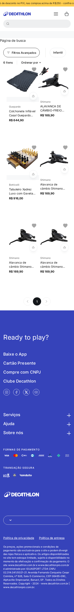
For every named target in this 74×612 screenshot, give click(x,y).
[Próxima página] (46, 301)
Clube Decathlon (19, 381)
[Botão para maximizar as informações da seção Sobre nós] (68, 433)
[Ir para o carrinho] (66, 14)
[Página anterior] (27, 301)
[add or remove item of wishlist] (34, 69)
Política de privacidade (18, 538)
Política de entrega (52, 538)
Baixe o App (15, 354)
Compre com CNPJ (22, 372)
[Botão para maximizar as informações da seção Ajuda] (68, 424)
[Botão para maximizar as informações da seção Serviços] (68, 415)
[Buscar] (7, 23)
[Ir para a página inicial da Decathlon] (17, 14)
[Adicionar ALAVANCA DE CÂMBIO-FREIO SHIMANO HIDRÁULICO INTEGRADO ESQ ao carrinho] (64, 91)
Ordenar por (29, 62)
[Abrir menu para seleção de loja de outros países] (37, 520)
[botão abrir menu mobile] (56, 14)
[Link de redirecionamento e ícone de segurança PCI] (14, 475)
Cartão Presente (19, 363)
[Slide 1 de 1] (23, 81)
